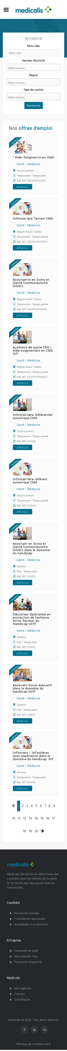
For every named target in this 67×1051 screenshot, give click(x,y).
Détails (22, 186)
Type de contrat (33, 89)
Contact (20, 994)
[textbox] (34, 68)
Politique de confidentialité (33, 1044)
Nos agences (23, 988)
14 (36, 818)
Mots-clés (33, 46)
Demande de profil (26, 950)
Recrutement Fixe (26, 956)
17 (53, 818)
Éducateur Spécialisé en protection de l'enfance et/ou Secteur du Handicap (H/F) (32, 619)
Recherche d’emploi (27, 913)
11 (19, 818)
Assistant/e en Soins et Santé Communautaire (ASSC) (31, 282)
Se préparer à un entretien (31, 924)
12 (24, 818)
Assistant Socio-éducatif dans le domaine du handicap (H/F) (32, 688)
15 (42, 818)
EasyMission (22, 999)
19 (30, 831)
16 (48, 818)
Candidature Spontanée (30, 918)
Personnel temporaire (28, 962)
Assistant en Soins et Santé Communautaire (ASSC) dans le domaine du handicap (31, 548)
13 (30, 818)
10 (13, 818)
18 (24, 831)
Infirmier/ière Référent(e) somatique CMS (33, 416)
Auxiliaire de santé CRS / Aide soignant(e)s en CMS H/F (33, 350)
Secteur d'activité (33, 60)
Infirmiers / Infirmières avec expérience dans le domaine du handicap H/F (33, 755)
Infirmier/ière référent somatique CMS (30, 480)
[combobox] (33, 67)
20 (36, 831)
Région (33, 75)
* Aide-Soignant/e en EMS (33, 157)
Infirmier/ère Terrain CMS (33, 218)
